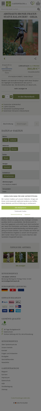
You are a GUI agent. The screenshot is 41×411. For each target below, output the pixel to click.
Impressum (27, 214)
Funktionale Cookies (20, 211)
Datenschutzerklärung (16, 214)
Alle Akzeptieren (20, 208)
